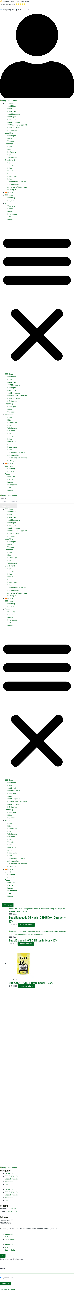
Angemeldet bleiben (7, 1278)
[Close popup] (2, 1256)
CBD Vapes (11, 117)
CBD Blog (11, 198)
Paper (9, 147)
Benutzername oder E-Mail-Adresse (11, 1259)
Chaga (9, 174)
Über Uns (11, 206)
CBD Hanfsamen (13, 122)
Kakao (9, 179)
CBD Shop (9, 103)
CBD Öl (10, 109)
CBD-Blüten (9, 1173)
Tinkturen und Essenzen (16, 182)
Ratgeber (11, 200)
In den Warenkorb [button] (26, 925)
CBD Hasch (11, 111)
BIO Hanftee (12, 130)
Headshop (9, 144)
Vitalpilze (10, 165)
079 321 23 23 (12, 1209)
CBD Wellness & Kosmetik (17, 125)
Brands (10, 209)
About (7, 203)
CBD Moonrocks (13, 114)
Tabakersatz (12, 157)
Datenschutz (12, 214)
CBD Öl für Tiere (13, 128)
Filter (9, 149)
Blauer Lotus (12, 176)
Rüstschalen (12, 152)
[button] (37, 298)
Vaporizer (11, 141)
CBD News (9, 195)
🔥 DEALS (9, 192)
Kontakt (10, 219)
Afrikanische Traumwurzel (17, 187)
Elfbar (9, 138)
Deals (7, 1184)
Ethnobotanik (10, 160)
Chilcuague (11, 190)
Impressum (11, 211)
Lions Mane (11, 171)
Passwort (3, 1268)
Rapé (9, 155)
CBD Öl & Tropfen (11, 1176)
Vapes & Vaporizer (12, 1179)
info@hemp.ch (11, 1211)
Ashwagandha (13, 184)
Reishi (9, 168)
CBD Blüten (11, 106)
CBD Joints (11, 119)
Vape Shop (9, 133)
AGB (9, 217)
